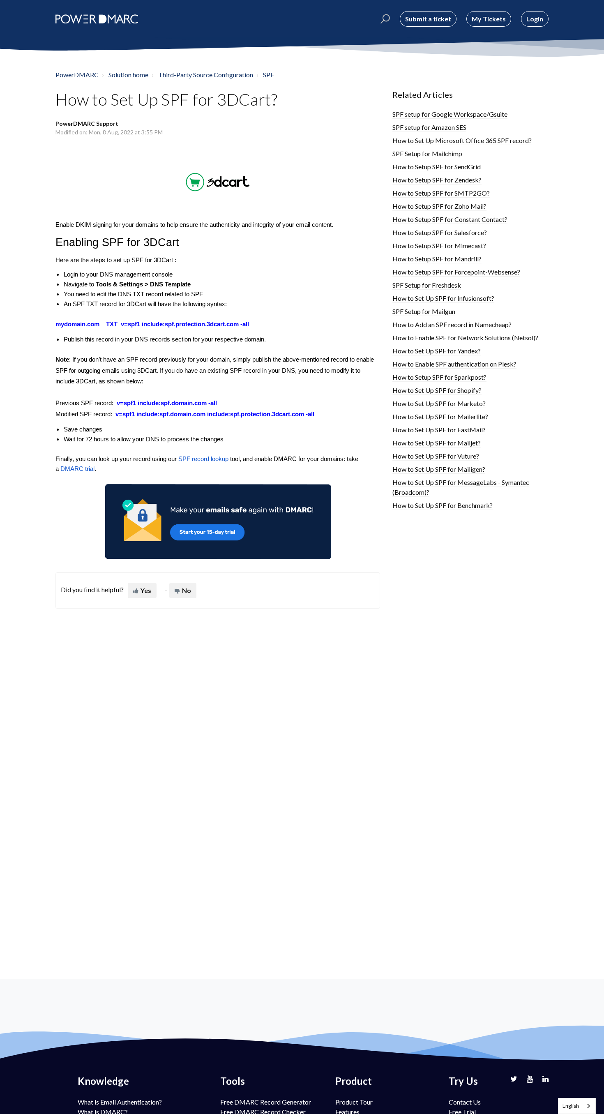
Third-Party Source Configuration (205, 74)
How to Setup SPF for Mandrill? (437, 259)
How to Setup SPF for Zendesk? (437, 180)
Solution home (128, 74)
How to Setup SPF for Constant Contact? (449, 219)
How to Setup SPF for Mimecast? (439, 245)
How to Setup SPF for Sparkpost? (439, 377)
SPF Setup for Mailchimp (427, 153)
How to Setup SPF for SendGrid (436, 167)
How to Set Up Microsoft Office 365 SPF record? (462, 140)
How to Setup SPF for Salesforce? (439, 232)
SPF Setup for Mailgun (423, 311)
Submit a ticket (428, 19)
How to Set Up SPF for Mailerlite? (440, 416)
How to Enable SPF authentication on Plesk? (454, 364)
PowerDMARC (77, 74)
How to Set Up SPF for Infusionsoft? (443, 298)
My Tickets (489, 19)
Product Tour (354, 1102)
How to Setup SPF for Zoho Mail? (439, 206)
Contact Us (465, 1102)
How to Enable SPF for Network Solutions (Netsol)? (465, 337)
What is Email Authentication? (120, 1102)
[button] (384, 19)
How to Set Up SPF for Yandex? (436, 351)
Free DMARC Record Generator (265, 1102)
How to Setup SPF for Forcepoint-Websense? (456, 272)
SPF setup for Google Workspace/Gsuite (449, 114)
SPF (268, 74)
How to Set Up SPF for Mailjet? (436, 443)
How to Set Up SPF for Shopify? (437, 390)
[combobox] (577, 1106)
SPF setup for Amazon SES (429, 127)
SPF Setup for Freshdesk (426, 285)
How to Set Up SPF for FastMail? (439, 430)
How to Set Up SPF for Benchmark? (442, 505)
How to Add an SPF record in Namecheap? (452, 324)
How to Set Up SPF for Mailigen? (438, 469)
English (571, 1105)
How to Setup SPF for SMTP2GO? (441, 193)
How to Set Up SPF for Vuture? (435, 456)
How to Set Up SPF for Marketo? (439, 403)
